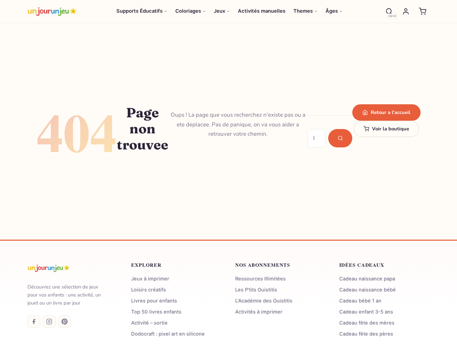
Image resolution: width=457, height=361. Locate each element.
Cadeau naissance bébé (367, 290)
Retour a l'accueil (390, 112)
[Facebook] (33, 321)
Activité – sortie (149, 323)
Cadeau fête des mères (366, 323)
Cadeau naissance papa (367, 279)
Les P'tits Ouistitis (256, 290)
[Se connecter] (406, 11)
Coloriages (188, 11)
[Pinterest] (64, 321)
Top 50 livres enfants (156, 312)
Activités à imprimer (258, 312)
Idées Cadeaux (361, 264)
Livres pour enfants (154, 301)
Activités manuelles (261, 11)
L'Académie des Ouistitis (263, 301)
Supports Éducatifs (139, 11)
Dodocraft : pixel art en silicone (168, 334)
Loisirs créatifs (148, 290)
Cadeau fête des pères (366, 334)
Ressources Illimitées (260, 279)
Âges (332, 11)
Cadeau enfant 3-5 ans (366, 312)
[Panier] (423, 11)
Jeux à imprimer (150, 279)
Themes (303, 11)
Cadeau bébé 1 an (360, 301)
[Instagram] (49, 321)
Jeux (219, 11)
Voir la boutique (390, 128)
